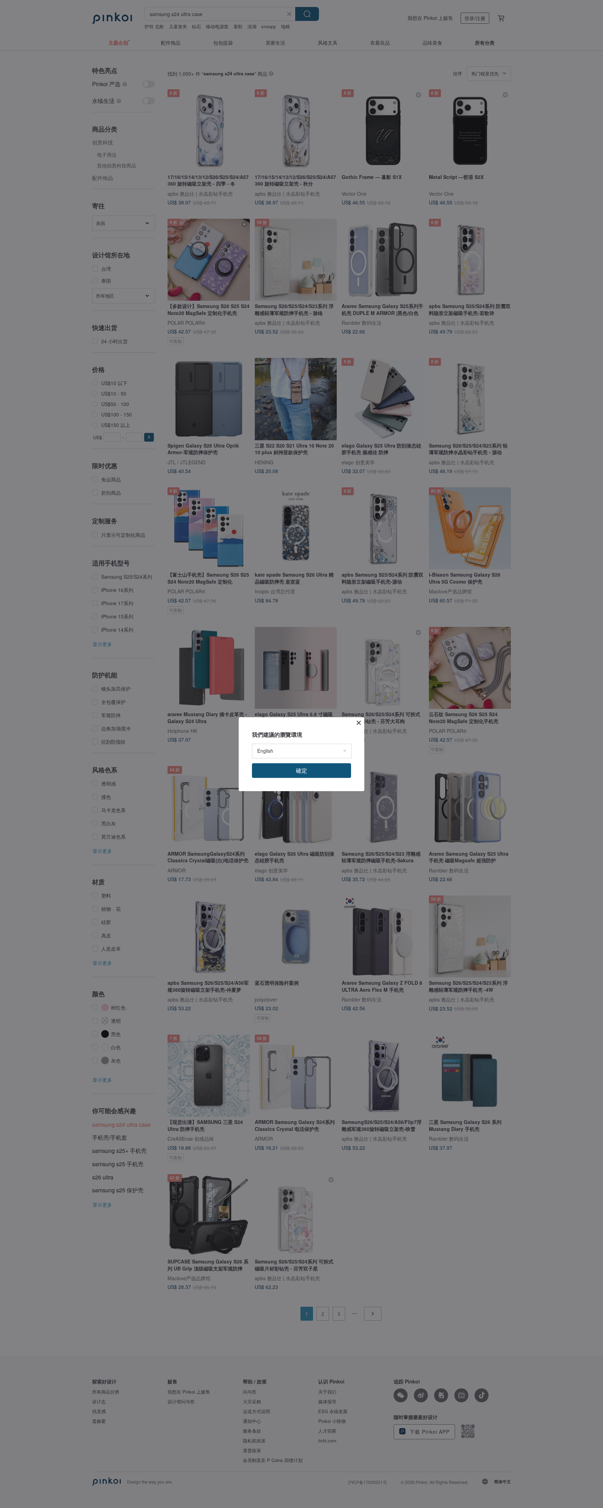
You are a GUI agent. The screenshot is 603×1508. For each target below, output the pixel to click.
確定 (301, 770)
